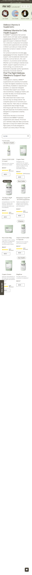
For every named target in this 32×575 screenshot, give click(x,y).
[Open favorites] (27, 570)
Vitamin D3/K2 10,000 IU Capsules (22, 238)
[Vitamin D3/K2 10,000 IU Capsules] (23, 229)
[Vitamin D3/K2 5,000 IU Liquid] (9, 150)
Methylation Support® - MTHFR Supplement (23, 198)
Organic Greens (6, 274)
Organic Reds (20, 159)
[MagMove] (23, 265)
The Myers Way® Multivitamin (7, 198)
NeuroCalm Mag (7, 238)
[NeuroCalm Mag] (9, 229)
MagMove (19, 274)
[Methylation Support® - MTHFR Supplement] (23, 189)
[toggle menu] (22, 6)
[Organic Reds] (23, 150)
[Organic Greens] (9, 265)
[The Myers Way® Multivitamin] (9, 189)
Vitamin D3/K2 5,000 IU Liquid (8, 160)
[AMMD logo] (11, 6)
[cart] (28, 6)
